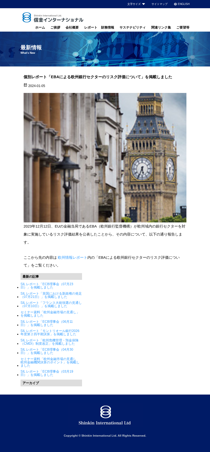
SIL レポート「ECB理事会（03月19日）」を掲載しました (47, 373)
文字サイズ (134, 4)
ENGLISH (181, 4)
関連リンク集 (161, 27)
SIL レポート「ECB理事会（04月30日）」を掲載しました (47, 351)
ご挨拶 (55, 27)
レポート (90, 27)
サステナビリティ (133, 27)
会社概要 (72, 27)
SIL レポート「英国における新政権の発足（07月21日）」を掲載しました (51, 295)
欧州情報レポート (72, 257)
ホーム (40, 27)
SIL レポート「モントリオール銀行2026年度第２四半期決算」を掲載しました (50, 332)
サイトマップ (160, 4)
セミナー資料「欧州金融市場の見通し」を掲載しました (50, 314)
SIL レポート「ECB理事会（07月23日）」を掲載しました (47, 286)
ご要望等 (182, 27)
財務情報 (107, 27)
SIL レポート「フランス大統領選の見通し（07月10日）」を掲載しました (51, 304)
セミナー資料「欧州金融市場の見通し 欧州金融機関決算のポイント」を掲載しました (50, 362)
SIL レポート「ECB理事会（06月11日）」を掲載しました (47, 323)
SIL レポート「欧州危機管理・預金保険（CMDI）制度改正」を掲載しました (50, 342)
